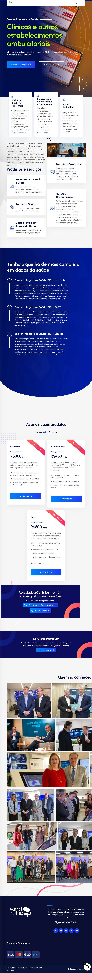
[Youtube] (76, 930)
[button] (83, 88)
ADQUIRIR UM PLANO (51, 53)
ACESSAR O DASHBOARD (21, 53)
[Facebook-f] (55, 930)
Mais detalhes (39, 563)
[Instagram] (66, 930)
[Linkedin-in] (71, 930)
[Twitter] (61, 930)
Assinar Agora (26, 496)
